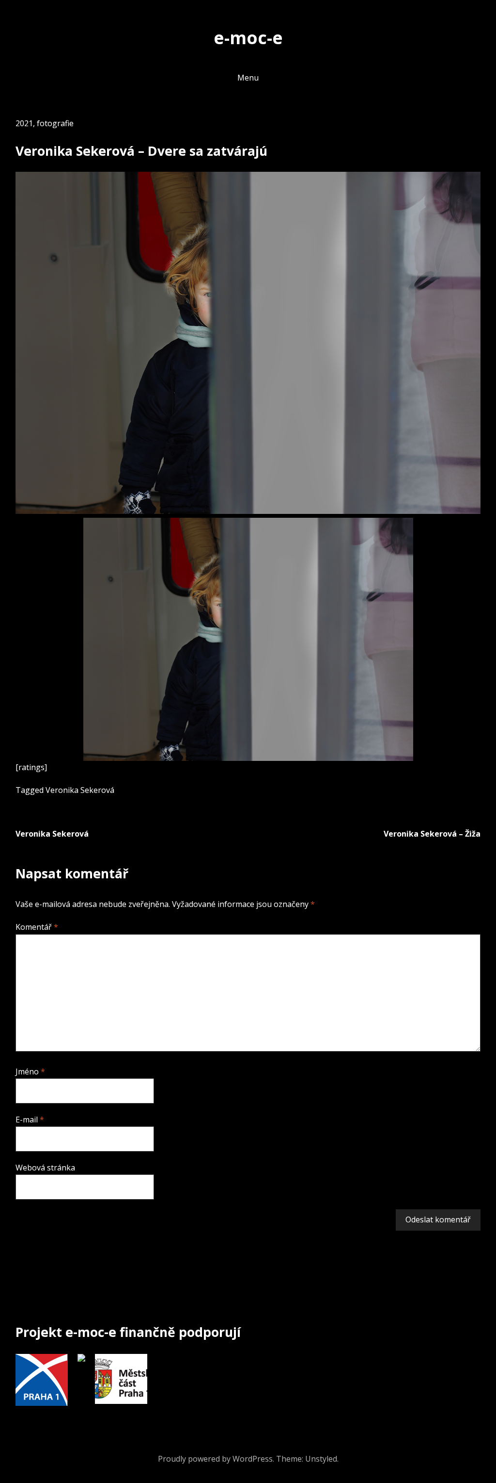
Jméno (30, 1071)
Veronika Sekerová (80, 790)
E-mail (30, 1119)
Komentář (37, 927)
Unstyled (321, 1458)
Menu (248, 77)
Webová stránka (45, 1167)
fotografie (55, 123)
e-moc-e (248, 37)
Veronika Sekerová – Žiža (432, 833)
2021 (24, 123)
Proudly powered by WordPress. (216, 1458)
